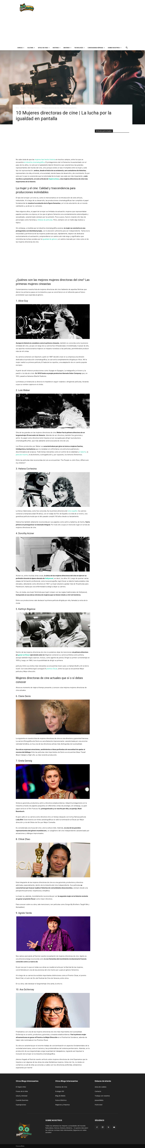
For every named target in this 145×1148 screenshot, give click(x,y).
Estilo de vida (43, 48)
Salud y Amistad (21, 1096)
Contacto (98, 1091)
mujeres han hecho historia (45, 159)
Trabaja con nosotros (102, 1096)
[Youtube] (114, 1127)
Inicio (17, 108)
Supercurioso (53, 179)
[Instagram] (103, 1127)
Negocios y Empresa (62, 1105)
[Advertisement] (90, 7)
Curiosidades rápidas (95, 48)
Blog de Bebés (60, 1096)
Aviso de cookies (100, 1087)
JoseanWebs (99, 1100)
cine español (72, 511)
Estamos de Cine (61, 1087)
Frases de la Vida (22, 1091)
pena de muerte (22, 455)
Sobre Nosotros (114, 48)
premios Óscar (51, 669)
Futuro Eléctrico (60, 1100)
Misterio (66, 48)
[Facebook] (97, 1127)
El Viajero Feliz (21, 1087)
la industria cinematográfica (34, 162)
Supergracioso (21, 1105)
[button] (126, 48)
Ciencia (20, 48)
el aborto (82, 452)
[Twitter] (108, 1127)
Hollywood (49, 578)
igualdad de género (50, 239)
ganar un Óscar (24, 655)
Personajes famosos (34, 108)
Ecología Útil (59, 1091)
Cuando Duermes (22, 1100)
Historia (56, 48)
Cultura (30, 48)
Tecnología (78, 48)
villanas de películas (45, 220)
